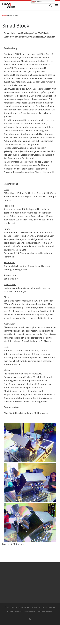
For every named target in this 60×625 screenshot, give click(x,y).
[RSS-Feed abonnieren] (30, 619)
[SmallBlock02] (30, 522)
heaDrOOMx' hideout (21, 607)
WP (21, 612)
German (38, 2)
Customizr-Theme (46, 612)
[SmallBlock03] (30, 482)
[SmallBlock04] (30, 442)
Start (4, 15)
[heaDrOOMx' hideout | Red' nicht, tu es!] (8, 5)
